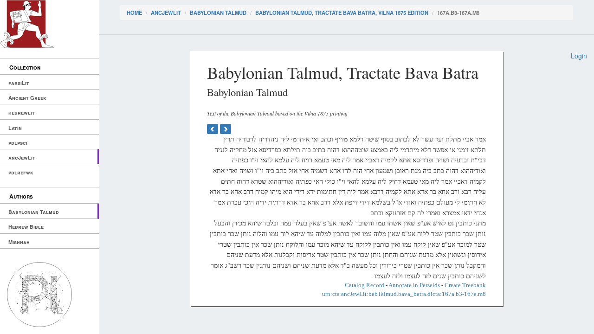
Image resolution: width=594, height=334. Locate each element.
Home (134, 12)
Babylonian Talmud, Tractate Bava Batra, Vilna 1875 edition (341, 12)
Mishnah (19, 241)
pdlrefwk (20, 172)
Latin (15, 127)
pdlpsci (17, 142)
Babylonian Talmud (33, 211)
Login (579, 55)
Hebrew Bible (26, 226)
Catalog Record (364, 285)
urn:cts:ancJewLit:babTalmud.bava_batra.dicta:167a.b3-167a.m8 (404, 293)
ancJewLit (21, 157)
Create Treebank (465, 285)
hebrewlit (21, 112)
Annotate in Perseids (414, 285)
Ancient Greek (27, 97)
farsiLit (18, 82)
